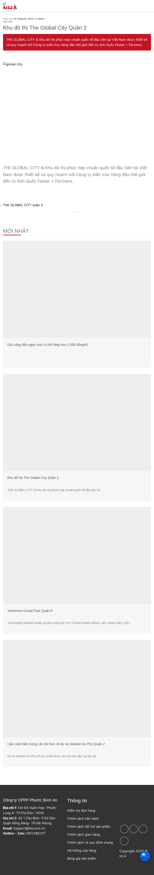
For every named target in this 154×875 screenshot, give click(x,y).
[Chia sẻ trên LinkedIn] (89, 218)
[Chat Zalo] (145, 856)
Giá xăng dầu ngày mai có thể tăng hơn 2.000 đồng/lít (47, 345)
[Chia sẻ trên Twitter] (74, 218)
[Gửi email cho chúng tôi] (124, 841)
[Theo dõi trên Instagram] (133, 829)
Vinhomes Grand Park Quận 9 (29, 611)
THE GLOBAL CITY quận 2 (23, 205)
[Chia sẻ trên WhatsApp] (64, 218)
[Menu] (142, 5)
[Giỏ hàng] (149, 5)
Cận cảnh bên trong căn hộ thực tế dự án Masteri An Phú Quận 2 (56, 744)
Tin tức (8, 22)
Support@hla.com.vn (29, 828)
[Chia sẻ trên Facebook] (69, 218)
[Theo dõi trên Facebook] (124, 829)
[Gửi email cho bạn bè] (79, 218)
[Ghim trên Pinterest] (84, 218)
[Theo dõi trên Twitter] (143, 829)
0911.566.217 (35, 833)
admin (41, 18)
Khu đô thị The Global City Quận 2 (33, 478)
